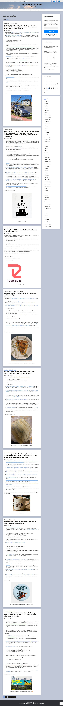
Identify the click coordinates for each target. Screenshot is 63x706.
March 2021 (47, 219)
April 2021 (46, 217)
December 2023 (48, 159)
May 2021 (46, 215)
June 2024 (46, 148)
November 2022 (48, 182)
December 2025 (48, 115)
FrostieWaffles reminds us (11, 407)
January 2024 (47, 157)
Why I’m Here (25, 1)
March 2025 (47, 132)
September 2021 (48, 208)
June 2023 (46, 170)
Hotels (10, 291)
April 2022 (46, 195)
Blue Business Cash (10, 555)
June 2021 (46, 213)
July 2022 (46, 190)
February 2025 (47, 134)
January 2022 (47, 201)
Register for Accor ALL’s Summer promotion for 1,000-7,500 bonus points (25, 32)
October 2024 (47, 141)
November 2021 (48, 204)
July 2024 (46, 146)
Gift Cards (11, 369)
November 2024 (48, 139)
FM (18, 301)
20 (53, 87)
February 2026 (47, 112)
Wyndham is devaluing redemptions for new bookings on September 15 (19, 167)
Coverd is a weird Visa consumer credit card (14, 147)
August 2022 (47, 188)
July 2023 (46, 168)
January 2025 (47, 135)
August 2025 (47, 123)
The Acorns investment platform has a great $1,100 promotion (17, 314)
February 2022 (47, 199)
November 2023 (48, 161)
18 (49, 87)
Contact (7, 1)
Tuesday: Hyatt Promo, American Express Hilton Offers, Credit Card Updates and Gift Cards (19, 372)
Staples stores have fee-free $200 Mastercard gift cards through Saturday (20, 569)
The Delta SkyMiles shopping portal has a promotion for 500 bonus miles (20, 574)
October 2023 (47, 163)
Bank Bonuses (6, 23)
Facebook (58, 1)
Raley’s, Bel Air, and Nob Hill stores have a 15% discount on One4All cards (20, 46)
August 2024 (47, 144)
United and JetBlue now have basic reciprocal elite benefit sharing (18, 467)
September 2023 (48, 164)
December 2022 (48, 181)
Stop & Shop (8, 563)
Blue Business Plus (10, 554)
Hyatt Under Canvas (23, 59)
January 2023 (47, 179)
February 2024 (47, 155)
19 (51, 87)
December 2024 (48, 137)
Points (16, 23)
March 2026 (47, 110)
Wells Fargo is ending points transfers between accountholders (18, 325)
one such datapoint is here (32, 529)
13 (53, 85)
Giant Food (8, 565)
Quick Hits (21, 291)
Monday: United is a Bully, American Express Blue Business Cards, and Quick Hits (20, 522)
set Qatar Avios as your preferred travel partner (15, 299)
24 (46, 88)
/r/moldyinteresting (16, 445)
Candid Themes (41, 703)
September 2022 (48, 186)
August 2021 (47, 210)
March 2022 (47, 197)
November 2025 (48, 117)
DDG (7, 82)
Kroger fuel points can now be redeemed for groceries (16, 186)
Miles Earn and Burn (31, 5)
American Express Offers (10, 646)
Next (14, 697)
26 (11, 697)
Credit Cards (12, 23)
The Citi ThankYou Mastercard (11, 657)
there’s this (19, 146)
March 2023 (47, 175)
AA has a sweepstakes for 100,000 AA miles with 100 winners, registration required (21, 641)
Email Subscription (13, 1)
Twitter (54, 1)
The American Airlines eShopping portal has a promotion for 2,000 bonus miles (21, 471)
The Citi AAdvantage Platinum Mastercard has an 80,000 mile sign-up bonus (20, 172)
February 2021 (47, 221)
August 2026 (47, 101)
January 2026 (47, 114)
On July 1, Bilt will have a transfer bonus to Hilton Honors (16, 140)
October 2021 (47, 206)
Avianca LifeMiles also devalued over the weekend (15, 542)
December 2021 (48, 202)
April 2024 (46, 152)
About (4, 1)
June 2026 (46, 105)
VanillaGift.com (9, 635)
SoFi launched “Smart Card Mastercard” (13, 35)
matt (11, 30)
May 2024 (46, 150)
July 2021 (46, 211)
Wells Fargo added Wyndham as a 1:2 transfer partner (16, 623)
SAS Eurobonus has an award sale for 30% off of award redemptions (19, 619)
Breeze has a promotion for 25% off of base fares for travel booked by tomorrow (21, 83)
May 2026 (46, 106)
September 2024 (48, 143)
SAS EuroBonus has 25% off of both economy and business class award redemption (22, 480)
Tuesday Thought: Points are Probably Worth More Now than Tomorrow (20, 230)
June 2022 (46, 192)
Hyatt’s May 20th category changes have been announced (17, 559)
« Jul (44, 92)
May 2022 (46, 193)
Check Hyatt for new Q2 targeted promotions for (20, 377)
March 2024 (47, 153)
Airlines (5, 519)
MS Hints (14, 291)
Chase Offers (8, 56)
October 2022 (47, 184)
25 (49, 88)
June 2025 (46, 126)
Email (56, 1)
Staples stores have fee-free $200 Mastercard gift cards (16, 399)
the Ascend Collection (17, 396)
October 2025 (47, 119)
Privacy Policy (19, 1)
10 (46, 85)
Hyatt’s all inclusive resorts (26, 58)
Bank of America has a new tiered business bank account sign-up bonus (19, 65)
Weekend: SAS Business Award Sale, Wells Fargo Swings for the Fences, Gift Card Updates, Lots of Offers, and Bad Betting (20, 614)
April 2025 (46, 130)
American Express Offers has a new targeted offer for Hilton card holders (20, 386)
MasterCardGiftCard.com (11, 636)
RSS (53, 1)
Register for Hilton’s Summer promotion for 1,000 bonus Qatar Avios (24, 298)
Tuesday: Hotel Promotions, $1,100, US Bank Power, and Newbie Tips (20, 294)
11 (49, 85)
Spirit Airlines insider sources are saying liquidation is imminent (18, 665)
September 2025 (48, 121)
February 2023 (47, 177)
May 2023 (46, 172)
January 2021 (47, 222)
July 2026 (46, 103)
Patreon (59, 1)
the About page (52, 69)
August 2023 (47, 166)
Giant (12, 563)
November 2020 (48, 226)
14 (55, 85)
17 (46, 87)
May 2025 (46, 128)
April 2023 (46, 173)
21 (55, 87)
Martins (16, 563)
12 (51, 85)
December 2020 (48, 224)
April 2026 (46, 108)
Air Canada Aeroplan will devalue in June (13, 526)
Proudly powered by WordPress (25, 703)
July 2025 (46, 124)
